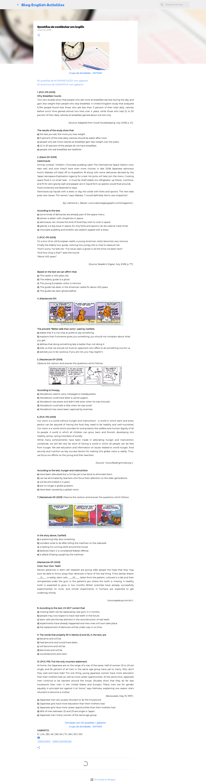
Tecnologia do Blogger (104, 779)
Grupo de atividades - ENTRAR (85, 73)
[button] (38, 35)
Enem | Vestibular (62, 742)
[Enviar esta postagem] (38, 738)
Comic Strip (44, 742)
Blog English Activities (42, 4)
